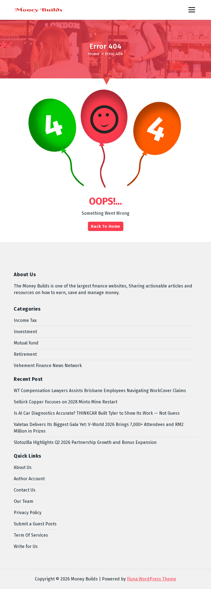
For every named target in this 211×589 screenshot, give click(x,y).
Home (93, 53)
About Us (23, 467)
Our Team (23, 501)
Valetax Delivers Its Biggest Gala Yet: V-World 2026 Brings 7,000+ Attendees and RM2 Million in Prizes (99, 428)
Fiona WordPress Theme (151, 579)
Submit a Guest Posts (35, 523)
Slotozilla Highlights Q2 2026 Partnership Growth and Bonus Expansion (85, 442)
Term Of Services (31, 535)
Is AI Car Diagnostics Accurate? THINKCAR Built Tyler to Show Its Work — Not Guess (97, 413)
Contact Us (24, 490)
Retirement (25, 354)
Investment (25, 331)
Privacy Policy (27, 512)
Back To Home (105, 226)
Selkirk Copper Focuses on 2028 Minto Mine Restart (65, 402)
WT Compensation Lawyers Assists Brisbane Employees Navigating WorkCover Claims (100, 390)
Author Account (29, 478)
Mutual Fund (26, 343)
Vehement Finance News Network (48, 365)
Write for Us (26, 546)
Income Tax (25, 320)
